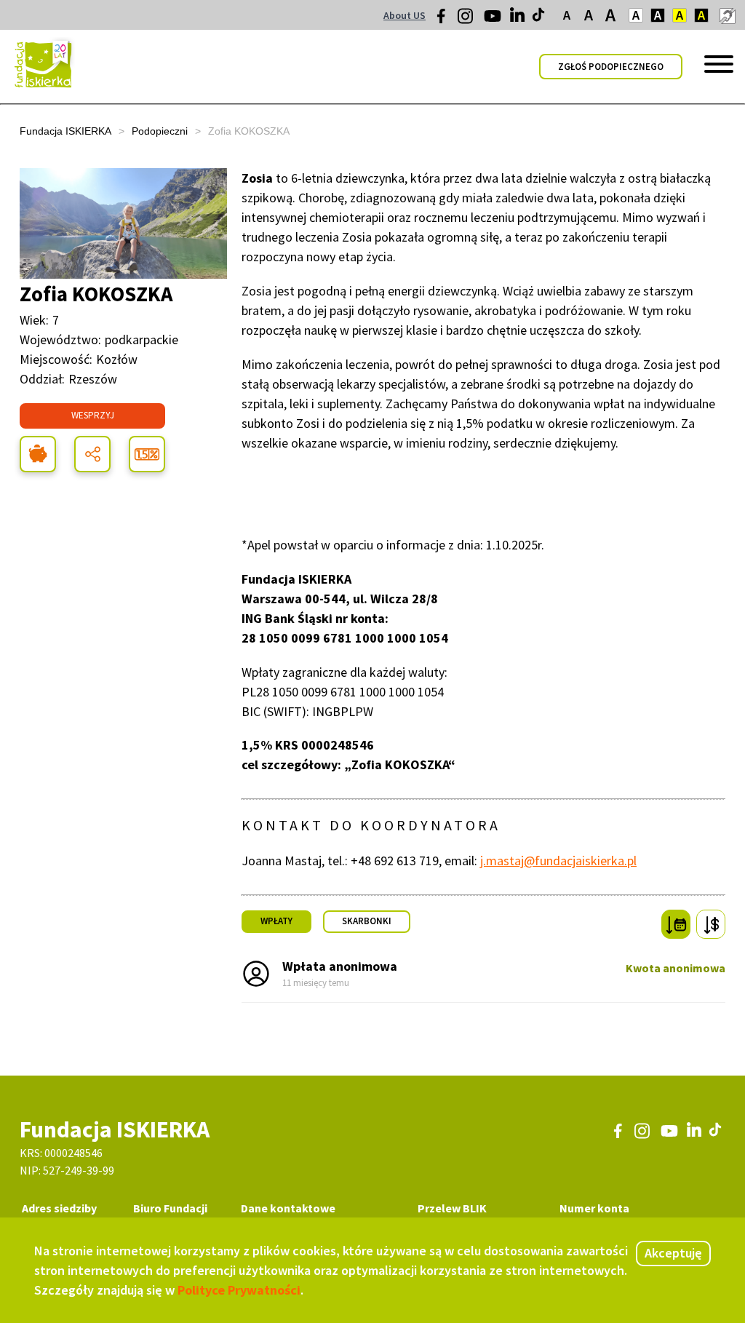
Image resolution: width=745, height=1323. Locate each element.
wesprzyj (92, 415)
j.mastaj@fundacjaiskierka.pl (558, 860)
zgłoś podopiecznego (611, 66)
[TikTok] (540, 18)
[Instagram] (466, 21)
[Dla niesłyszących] (727, 15)
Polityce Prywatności (239, 1290)
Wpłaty (276, 921)
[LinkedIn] (518, 18)
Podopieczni (160, 131)
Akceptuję (673, 1252)
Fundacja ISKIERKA (65, 131)
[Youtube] (492, 21)
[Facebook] (445, 19)
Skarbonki (366, 921)
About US (404, 15)
